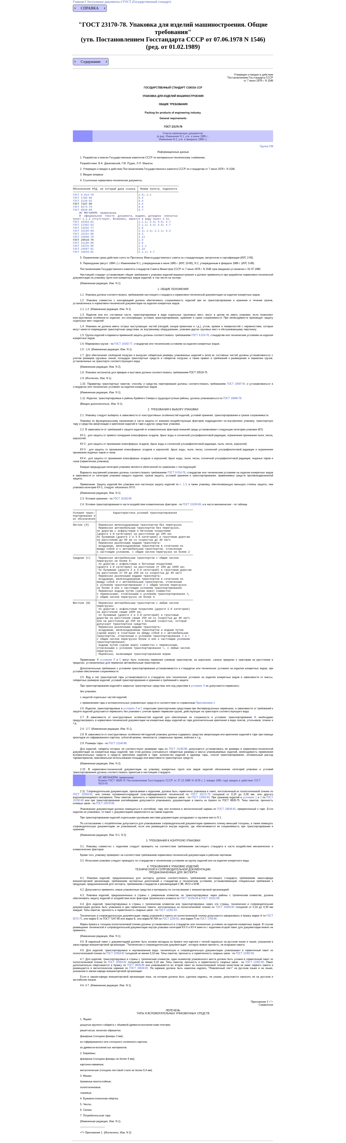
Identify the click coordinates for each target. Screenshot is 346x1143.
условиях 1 (250, 797)
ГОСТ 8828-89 (82, 209)
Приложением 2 (205, 702)
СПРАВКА (90, 8)
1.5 (141, 194)
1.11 (142, 236)
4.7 (141, 209)
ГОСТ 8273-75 (82, 206)
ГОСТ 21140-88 (83, 242)
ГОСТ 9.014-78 (83, 194)
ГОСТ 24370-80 (83, 246)
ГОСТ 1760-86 (82, 197)
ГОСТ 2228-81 (82, 200)
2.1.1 (143, 221)
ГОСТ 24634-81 (83, 252)
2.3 (141, 230)
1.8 (141, 239)
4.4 (141, 197)
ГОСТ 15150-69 (83, 230)
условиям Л (107, 659)
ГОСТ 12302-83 (83, 224)
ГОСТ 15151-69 (83, 233)
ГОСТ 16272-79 (200, 794)
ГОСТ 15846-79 (83, 236)
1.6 (141, 227)
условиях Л (198, 685)
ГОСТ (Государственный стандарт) (147, 1)
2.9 (141, 242)
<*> (271, 1001)
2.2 (149, 194)
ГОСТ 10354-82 (83, 221)
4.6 (160, 221)
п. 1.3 (183, 484)
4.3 (168, 230)
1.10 (142, 249)
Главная (78, 1)
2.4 (149, 230)
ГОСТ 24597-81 (83, 249)
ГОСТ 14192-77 (83, 227)
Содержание (91, 61)
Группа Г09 (266, 146)
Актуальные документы (104, 1)
